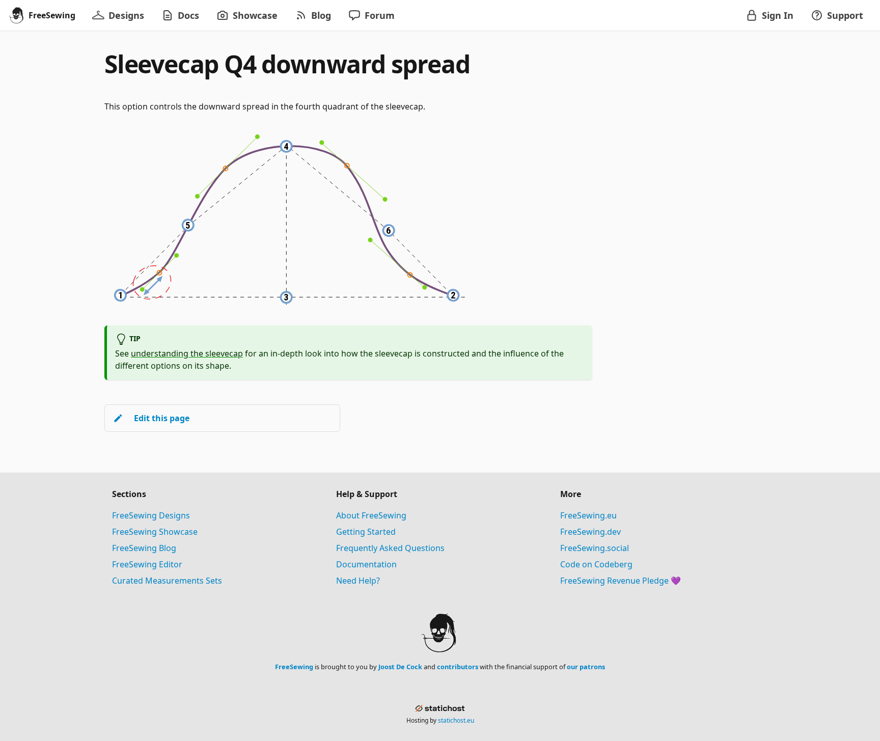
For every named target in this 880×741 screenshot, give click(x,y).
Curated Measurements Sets (167, 580)
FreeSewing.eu (588, 515)
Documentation (366, 564)
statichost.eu (456, 720)
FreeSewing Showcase (155, 531)
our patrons (586, 666)
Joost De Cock (400, 666)
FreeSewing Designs (151, 515)
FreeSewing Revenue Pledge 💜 (620, 580)
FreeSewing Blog (144, 548)
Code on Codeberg (596, 564)
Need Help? (358, 580)
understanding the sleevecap (187, 353)
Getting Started (366, 531)
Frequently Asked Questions (390, 548)
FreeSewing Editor (147, 564)
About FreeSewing (371, 515)
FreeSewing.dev (590, 531)
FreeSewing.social (594, 548)
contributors (457, 666)
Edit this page (161, 418)
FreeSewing (294, 666)
